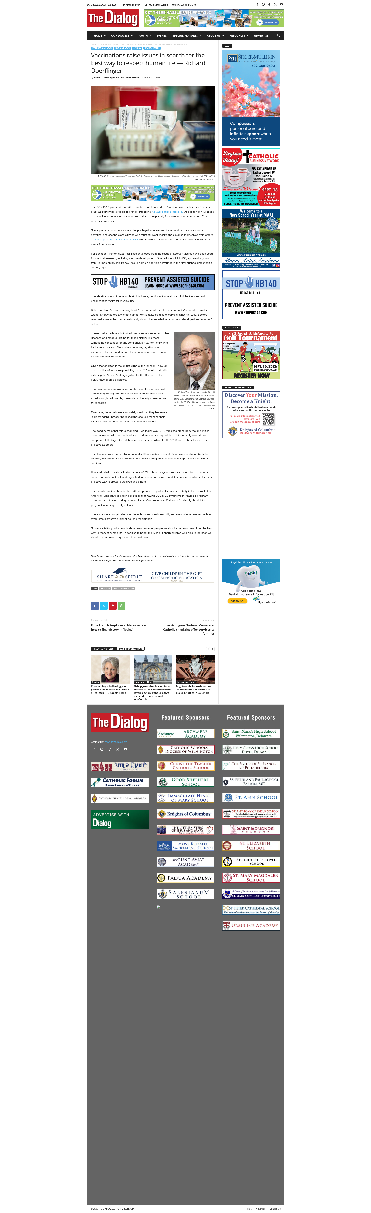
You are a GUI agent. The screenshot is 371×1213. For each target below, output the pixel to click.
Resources (237, 35)
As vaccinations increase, (167, 211)
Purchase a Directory (183, 4)
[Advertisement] (251, 498)
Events (162, 35)
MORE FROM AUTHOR (130, 648)
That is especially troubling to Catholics (115, 239)
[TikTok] (269, 5)
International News (109, 44)
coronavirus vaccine (123, 588)
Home (98, 35)
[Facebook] (257, 5)
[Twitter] (275, 5)
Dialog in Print (132, 4)
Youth (143, 35)
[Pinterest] (113, 606)
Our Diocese (120, 35)
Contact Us (275, 1208)
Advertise (261, 35)
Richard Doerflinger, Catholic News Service (117, 77)
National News (122, 48)
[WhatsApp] (121, 606)
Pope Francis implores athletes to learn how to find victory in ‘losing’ (119, 627)
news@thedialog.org (116, 741)
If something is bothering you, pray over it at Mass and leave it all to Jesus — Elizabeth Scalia (110, 689)
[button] (278, 35)
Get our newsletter (156, 4)
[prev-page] (208, 649)
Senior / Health (152, 48)
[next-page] (213, 649)
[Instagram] (263, 5)
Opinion (137, 48)
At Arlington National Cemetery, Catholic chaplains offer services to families (188, 629)
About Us (214, 35)
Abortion (105, 588)
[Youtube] (281, 5)
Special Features (185, 35)
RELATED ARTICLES (103, 648)
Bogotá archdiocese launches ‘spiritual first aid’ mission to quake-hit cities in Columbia (193, 689)
